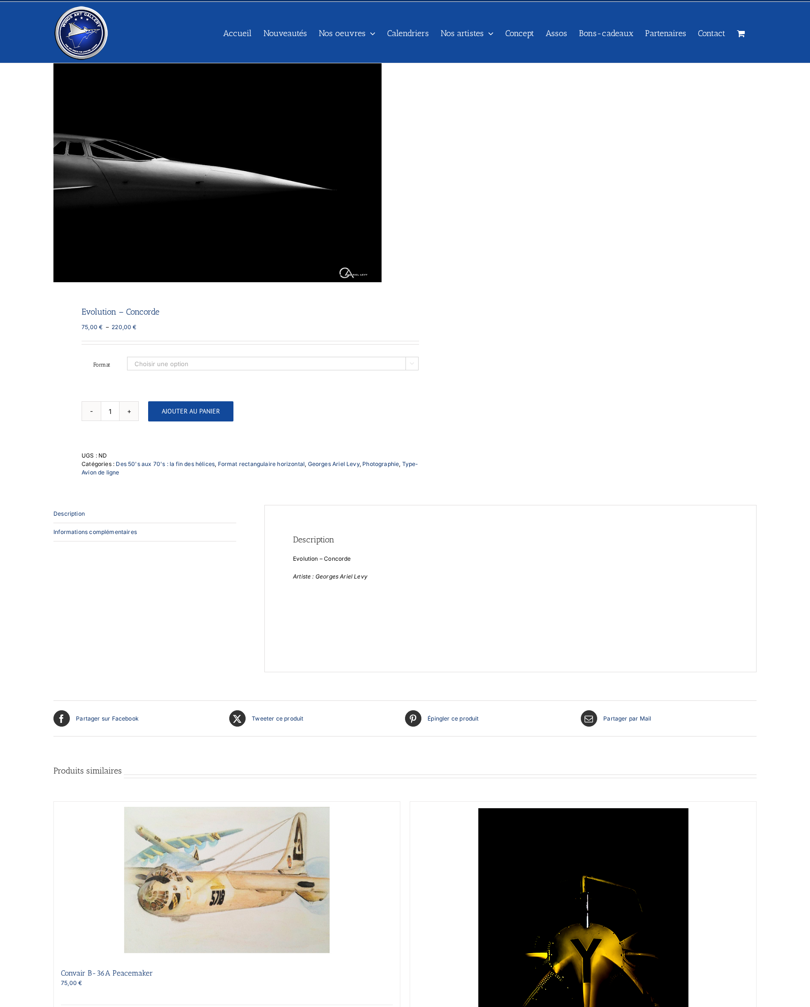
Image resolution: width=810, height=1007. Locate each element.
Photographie (380, 463)
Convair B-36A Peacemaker (107, 973)
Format (101, 364)
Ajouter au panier (191, 411)
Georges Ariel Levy (334, 463)
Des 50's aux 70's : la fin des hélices (165, 463)
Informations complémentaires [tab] (95, 531)
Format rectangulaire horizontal (261, 463)
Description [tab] (69, 513)
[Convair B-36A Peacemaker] (227, 880)
